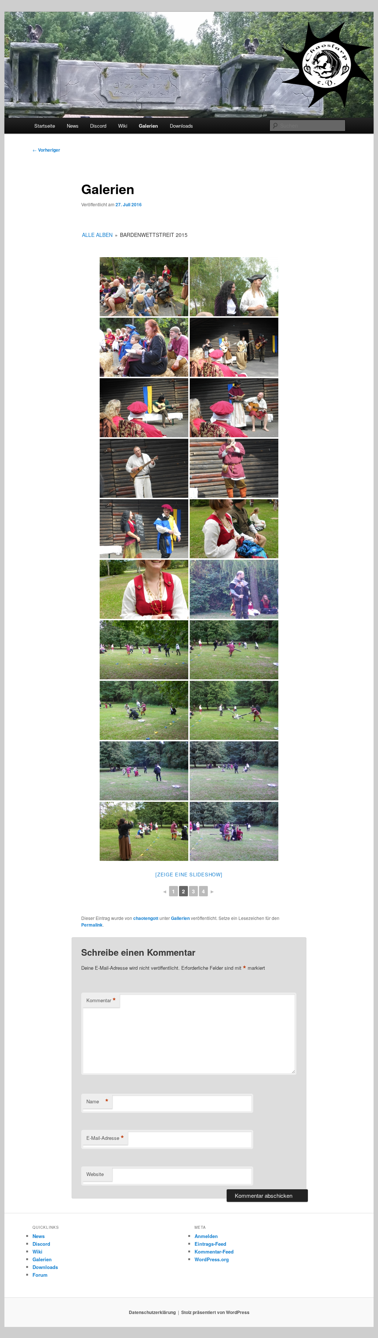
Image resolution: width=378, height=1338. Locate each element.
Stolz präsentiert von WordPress (215, 1312)
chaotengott (145, 918)
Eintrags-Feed (210, 1243)
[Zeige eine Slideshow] (189, 874)
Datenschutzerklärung (152, 1312)
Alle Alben (97, 234)
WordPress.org (212, 1259)
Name (97, 1101)
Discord (98, 125)
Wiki (122, 125)
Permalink (92, 924)
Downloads (181, 125)
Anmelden (206, 1235)
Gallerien (180, 918)
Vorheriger (46, 149)
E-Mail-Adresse (105, 1138)
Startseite (44, 125)
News (73, 125)
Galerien (148, 125)
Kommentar (101, 1000)
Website (95, 1173)
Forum (40, 1274)
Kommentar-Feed (214, 1251)
